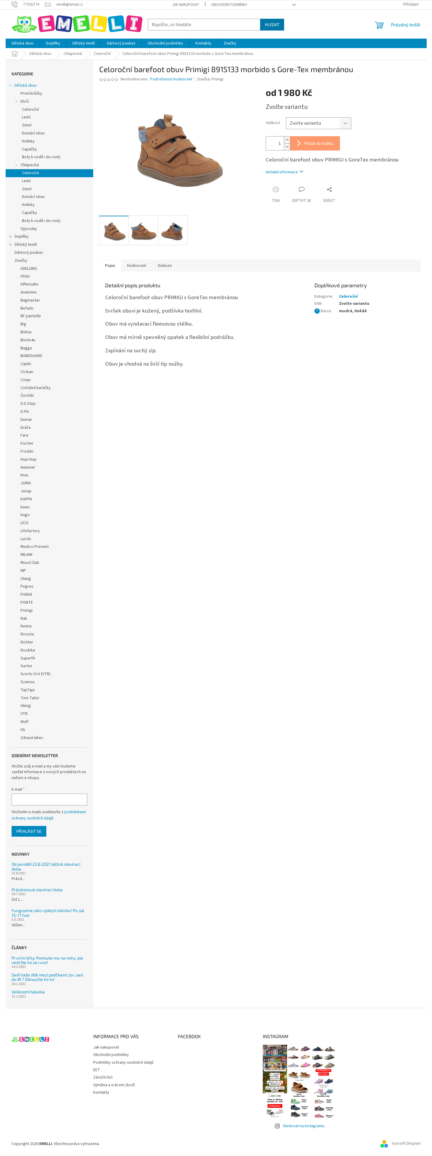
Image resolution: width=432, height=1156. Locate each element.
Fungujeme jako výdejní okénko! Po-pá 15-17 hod (48, 912)
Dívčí (24, 101)
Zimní (26, 125)
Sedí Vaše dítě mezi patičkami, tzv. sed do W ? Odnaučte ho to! (47, 977)
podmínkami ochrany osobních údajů (49, 815)
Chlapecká (29, 165)
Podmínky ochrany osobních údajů (123, 1062)
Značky (21, 261)
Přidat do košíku (319, 143)
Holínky (28, 141)
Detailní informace (282, 172)
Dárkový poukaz (29, 253)
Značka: (210, 79)
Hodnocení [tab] (136, 266)
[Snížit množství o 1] (287, 146)
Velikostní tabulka (28, 992)
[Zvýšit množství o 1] (287, 140)
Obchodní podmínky (229, 4)
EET (96, 1070)
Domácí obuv (33, 133)
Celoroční (30, 109)
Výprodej (28, 229)
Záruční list (103, 1077)
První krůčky (31, 93)
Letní (26, 117)
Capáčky (29, 149)
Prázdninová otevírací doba (37, 889)
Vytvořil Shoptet (406, 1144)
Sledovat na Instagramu (304, 1126)
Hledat (272, 24)
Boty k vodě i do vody (41, 157)
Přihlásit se (29, 831)
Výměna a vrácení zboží (114, 1085)
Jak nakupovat (185, 4)
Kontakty (101, 1092)
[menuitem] (23, 43)
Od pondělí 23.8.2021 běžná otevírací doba (46, 866)
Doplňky (22, 237)
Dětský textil (26, 245)
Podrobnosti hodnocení (171, 79)
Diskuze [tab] (165, 266)
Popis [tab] (110, 266)
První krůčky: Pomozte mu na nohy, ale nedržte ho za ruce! (47, 960)
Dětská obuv (26, 85)
